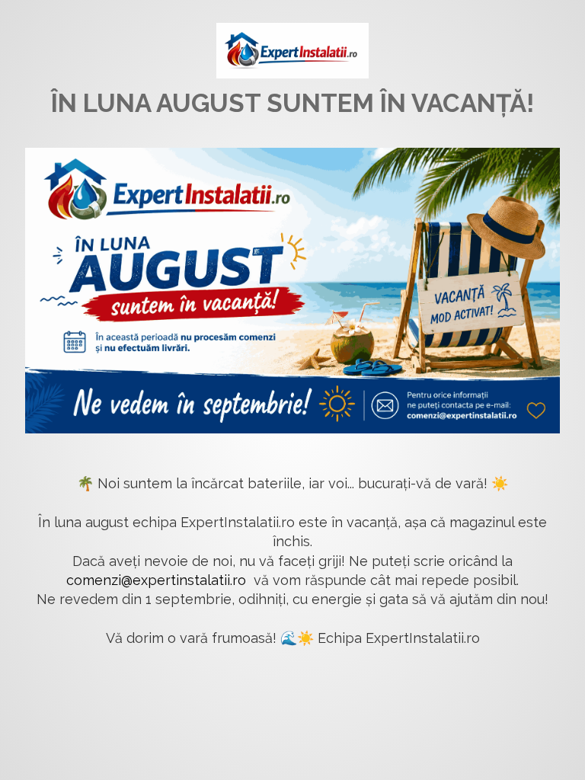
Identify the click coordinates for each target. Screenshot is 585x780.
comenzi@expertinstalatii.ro (156, 580)
